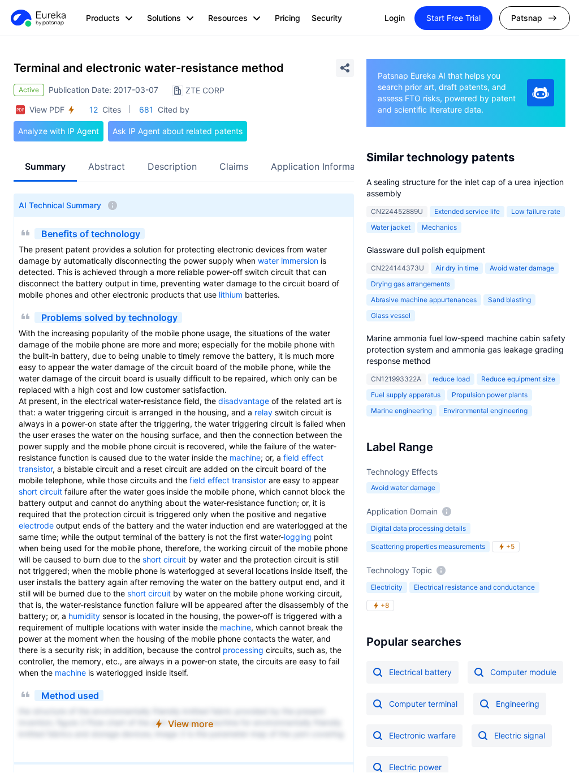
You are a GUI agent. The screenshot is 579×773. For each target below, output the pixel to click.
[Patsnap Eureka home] (37, 18)
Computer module (523, 672)
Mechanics (439, 227)
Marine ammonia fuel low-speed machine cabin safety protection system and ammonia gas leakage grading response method (465, 349)
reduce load (451, 379)
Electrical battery (420, 672)
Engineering (517, 703)
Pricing (287, 18)
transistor (36, 469)
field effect (303, 457)
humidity (84, 616)
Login (394, 18)
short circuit (40, 491)
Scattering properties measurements (428, 546)
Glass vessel (391, 315)
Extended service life (467, 211)
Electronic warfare (422, 735)
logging (298, 537)
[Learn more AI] (540, 92)
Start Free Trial (453, 18)
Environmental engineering (485, 410)
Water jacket (391, 227)
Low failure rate (535, 211)
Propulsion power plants (490, 394)
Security (327, 18)
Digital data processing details (418, 528)
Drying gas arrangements (410, 284)
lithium (231, 294)
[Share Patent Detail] (345, 68)
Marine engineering (401, 410)
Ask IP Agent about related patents (178, 131)
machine (245, 457)
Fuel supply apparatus (405, 394)
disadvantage (243, 401)
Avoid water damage (403, 487)
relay (263, 412)
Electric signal (519, 735)
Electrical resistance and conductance (474, 587)
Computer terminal (423, 703)
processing (243, 650)
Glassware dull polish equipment (425, 250)
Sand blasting (509, 299)
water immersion (288, 260)
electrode (36, 525)
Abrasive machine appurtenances (424, 299)
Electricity (387, 587)
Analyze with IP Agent (58, 131)
